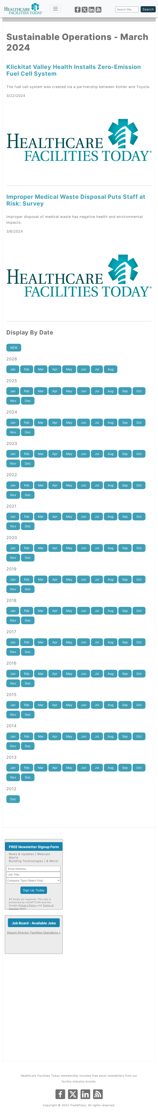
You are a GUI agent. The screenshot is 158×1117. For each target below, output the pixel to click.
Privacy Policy (27, 905)
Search (148, 9)
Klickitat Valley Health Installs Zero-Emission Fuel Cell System (73, 70)
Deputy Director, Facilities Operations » (34, 932)
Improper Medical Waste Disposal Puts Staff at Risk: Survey (75, 200)
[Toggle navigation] (55, 9)
